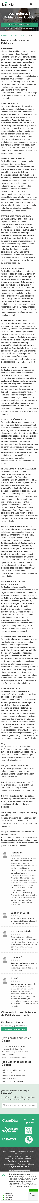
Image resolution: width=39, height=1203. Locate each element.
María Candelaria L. (22, 931)
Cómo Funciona (9, 1151)
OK (33, 1190)
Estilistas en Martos (9, 1078)
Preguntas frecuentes (26, 1151)
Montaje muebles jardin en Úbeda (14, 1046)
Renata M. (17, 852)
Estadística (8, 1197)
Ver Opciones (32, 1194)
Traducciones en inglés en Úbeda (14, 1057)
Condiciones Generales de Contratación (18, 1159)
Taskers (4, 36)
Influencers (21, 1164)
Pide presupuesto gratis (19, 25)
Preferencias (9, 1195)
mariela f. (16, 957)
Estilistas (14, 36)
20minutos (29, 1130)
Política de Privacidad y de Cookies (20, 1186)
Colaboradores (9, 1164)
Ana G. (15, 978)
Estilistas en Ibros (8, 1073)
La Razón (10, 1139)
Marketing (8, 1199)
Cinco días (10, 1121)
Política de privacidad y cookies (19, 1156)
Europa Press (29, 1121)
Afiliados (30, 1164)
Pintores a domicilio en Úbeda (13, 1049)
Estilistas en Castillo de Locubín (13, 1070)
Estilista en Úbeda (8, 1055)
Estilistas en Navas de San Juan (13, 1076)
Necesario (8, 1193)
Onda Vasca (29, 1139)
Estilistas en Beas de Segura (12, 1081)
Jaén (22, 36)
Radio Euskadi (10, 1130)
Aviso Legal (18, 1154)
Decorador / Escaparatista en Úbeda (15, 1052)
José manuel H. (20, 913)
